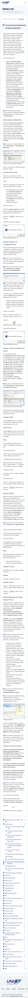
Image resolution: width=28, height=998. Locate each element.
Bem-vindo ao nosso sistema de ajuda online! (15, 827)
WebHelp (4, 11)
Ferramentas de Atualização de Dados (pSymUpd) (14, 12)
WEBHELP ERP (10, 11)
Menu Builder (10, 856)
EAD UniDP (14, 988)
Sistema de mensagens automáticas (15, 859)
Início (3, 988)
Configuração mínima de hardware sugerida (15, 831)
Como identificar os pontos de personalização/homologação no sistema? (14, 845)
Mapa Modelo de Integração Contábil (15, 854)
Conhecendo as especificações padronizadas (14, 840)
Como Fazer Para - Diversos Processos (13, 850)
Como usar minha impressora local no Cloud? (15, 869)
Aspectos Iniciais (18, 11)
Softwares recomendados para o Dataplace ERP (14, 836)
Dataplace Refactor (11, 866)
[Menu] (25, 2)
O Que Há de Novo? (21, 988)
